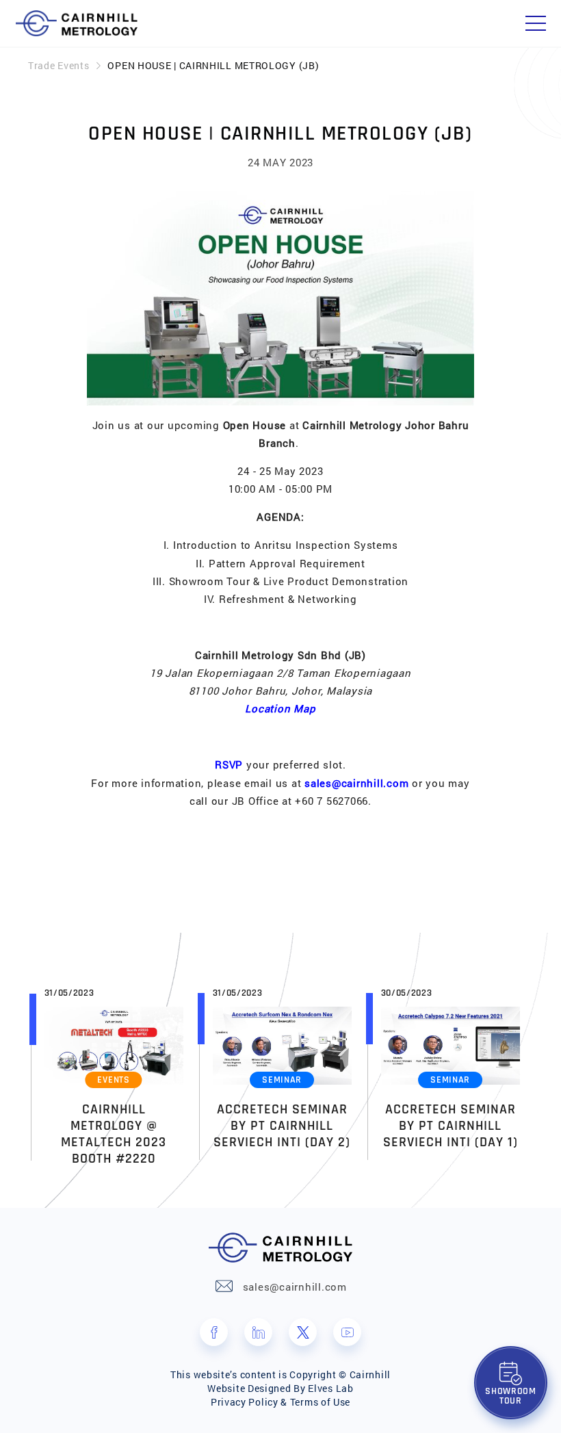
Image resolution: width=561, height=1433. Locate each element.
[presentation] (20, 1073)
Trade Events (58, 65)
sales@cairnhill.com (356, 783)
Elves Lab (330, 1388)
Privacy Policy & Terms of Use (280, 1401)
